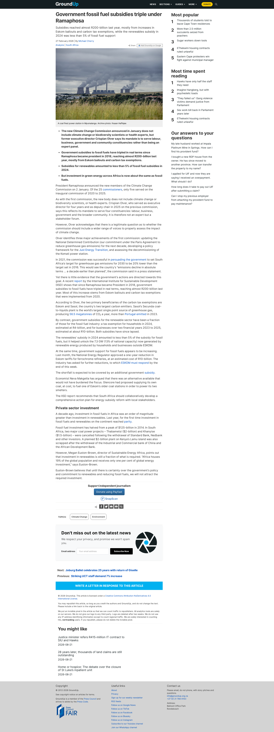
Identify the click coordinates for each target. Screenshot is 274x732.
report (78, 281)
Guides (180, 4)
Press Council (90, 699)
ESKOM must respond (135, 362)
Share (133, 45)
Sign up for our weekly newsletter (127, 697)
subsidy (150, 372)
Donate (207, 4)
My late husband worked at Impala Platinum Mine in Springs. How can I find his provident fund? (191, 147)
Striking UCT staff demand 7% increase (96, 576)
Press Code (82, 701)
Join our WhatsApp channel (124, 727)
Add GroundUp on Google (151, 45)
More (193, 4)
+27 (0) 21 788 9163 (176, 699)
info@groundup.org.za (177, 696)
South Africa (72, 45)
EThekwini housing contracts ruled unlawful (193, 50)
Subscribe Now (121, 551)
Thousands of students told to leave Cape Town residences (194, 22)
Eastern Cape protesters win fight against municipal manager (195, 58)
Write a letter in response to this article (109, 585)
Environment (98, 517)
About (114, 690)
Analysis (60, 45)
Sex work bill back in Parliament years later (195, 112)
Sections (165, 4)
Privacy (114, 694)
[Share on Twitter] (106, 507)
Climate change (79, 517)
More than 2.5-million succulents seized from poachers (190, 32)
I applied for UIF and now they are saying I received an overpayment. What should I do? (190, 177)
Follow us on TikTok (120, 709)
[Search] (216, 4)
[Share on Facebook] (101, 507)
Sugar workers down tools (192, 40)
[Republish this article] (121, 507)
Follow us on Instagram (122, 720)
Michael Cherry (86, 41)
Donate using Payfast (109, 491)
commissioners (112, 189)
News (153, 4)
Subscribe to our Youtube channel (127, 723)
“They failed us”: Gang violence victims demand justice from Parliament (194, 102)
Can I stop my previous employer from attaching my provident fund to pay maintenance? (192, 200)
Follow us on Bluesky (120, 716)
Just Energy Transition (93, 250)
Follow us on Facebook (121, 712)
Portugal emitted (135, 314)
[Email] (111, 507)
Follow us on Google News (123, 705)
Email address (68, 551)
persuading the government (128, 259)
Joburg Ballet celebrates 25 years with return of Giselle (102, 570)
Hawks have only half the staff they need (194, 83)
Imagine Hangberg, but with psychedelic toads (193, 91)
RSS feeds (116, 701)
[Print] (116, 507)
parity (128, 421)
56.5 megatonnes (80, 314)
